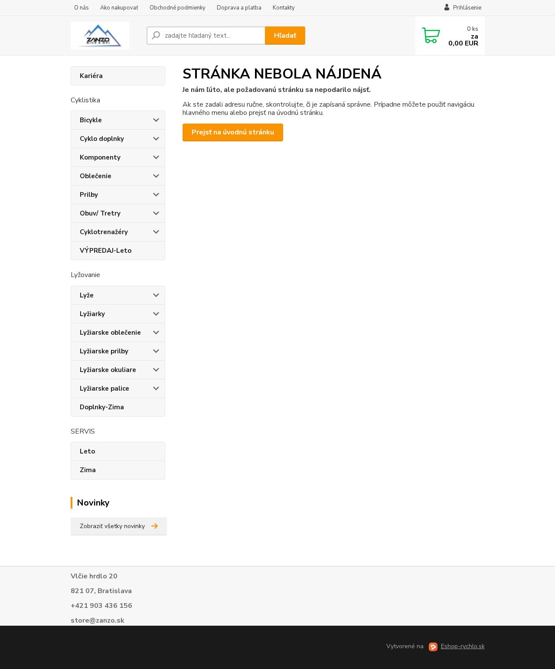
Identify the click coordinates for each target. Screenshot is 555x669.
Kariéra (91, 76)
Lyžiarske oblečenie (110, 332)
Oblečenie (95, 176)
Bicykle (91, 120)
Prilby (89, 194)
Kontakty (284, 8)
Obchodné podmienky (178, 8)
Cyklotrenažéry (104, 232)
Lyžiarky (92, 314)
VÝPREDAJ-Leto (105, 250)
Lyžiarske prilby (104, 351)
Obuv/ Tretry (100, 213)
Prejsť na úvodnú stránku (233, 132)
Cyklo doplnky (102, 138)
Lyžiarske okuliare (108, 370)
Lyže (87, 295)
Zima (88, 470)
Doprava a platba (239, 8)
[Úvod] (105, 35)
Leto (87, 451)
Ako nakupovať (119, 8)
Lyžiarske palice (104, 388)
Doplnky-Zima (102, 407)
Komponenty (100, 157)
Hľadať (285, 35)
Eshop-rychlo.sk (463, 646)
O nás (81, 8)
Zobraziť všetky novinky (112, 526)
